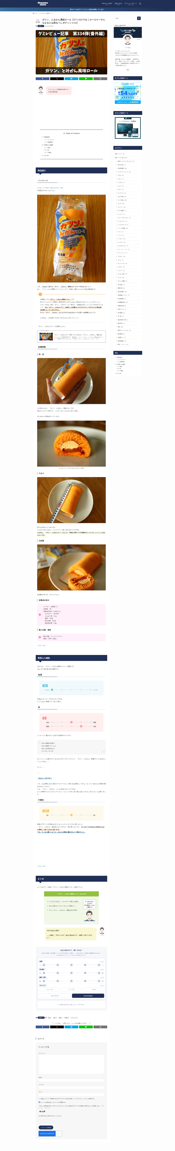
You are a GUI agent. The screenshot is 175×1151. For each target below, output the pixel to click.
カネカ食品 (122, 196)
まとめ (46, 155)
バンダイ (121, 242)
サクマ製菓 (122, 210)
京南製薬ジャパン (123, 295)
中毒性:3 (66, 1017)
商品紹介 (47, 137)
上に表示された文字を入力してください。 (51, 1116)
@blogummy (54, 188)
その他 (93, 989)
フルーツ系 (49, 989)
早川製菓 (121, 313)
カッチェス (122, 193)
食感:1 (49, 1017)
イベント (120, 154)
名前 (40, 1077)
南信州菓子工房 (123, 320)
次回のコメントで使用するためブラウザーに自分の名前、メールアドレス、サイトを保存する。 (68, 1098)
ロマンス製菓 (122, 281)
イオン (121, 179)
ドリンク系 (71, 989)
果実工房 (121, 288)
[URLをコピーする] (100, 78)
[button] (42, 78)
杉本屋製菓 (122, 298)
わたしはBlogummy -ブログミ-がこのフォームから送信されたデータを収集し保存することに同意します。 (71, 1107)
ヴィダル (121, 182)
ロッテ (121, 277)
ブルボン (121, 256)
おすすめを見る (88, 996)
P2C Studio (122, 165)
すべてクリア (55, 996)
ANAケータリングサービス (126, 161)
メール (41, 1084)
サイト (40, 1092)
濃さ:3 (55, 1017)
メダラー (121, 267)
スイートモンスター (124, 217)
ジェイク (121, 214)
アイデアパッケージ (124, 172)
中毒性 (49, 152)
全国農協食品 (123, 302)
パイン (121, 232)
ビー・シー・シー (123, 249)
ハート (121, 235)
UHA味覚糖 (122, 168)
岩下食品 (121, 284)
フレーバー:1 (74, 1017)
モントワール (122, 263)
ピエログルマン (123, 246)
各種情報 (50, 142)
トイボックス (122, 221)
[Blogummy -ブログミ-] (43, 3)
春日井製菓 (122, 291)
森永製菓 (121, 334)
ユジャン (121, 270)
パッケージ (51, 139)
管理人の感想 (48, 145)
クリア (102, 961)
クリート (121, 207)
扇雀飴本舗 (122, 306)
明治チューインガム (124, 330)
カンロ (121, 203)
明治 (120, 327)
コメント (42, 1053)
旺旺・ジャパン (123, 344)
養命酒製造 (122, 341)
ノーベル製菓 (123, 228)
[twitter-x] (128, 70)
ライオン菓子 (122, 274)
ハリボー (121, 239)
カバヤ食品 (122, 200)
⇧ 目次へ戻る (41, 645)
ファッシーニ (122, 253)
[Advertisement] (71, 111)
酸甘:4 (60, 1017)
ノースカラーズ (123, 224)
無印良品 (121, 323)
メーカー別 (122, 157)
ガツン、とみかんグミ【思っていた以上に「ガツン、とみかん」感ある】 (78, 335)
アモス (121, 175)
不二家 (121, 316)
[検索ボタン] (140, 4)
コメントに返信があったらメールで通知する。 (53, 1102)
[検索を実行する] (139, 18)
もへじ (121, 260)
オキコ (121, 189)
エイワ (121, 186)
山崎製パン (40, 26)
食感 (49, 147)
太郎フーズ (122, 309)
